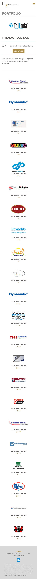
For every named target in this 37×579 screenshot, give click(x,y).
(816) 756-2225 (10, 554)
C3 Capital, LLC (10, 4)
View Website (18, 51)
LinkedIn (18, 560)
